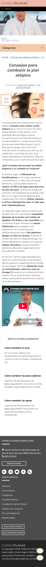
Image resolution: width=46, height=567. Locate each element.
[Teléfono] (29, 472)
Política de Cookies (24, 555)
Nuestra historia (10, 499)
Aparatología (8, 518)
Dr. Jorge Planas (28, 86)
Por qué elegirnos (11, 513)
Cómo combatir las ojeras (18, 400)
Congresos (7, 495)
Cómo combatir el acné (17, 348)
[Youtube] (17, 472)
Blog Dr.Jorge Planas (13, 533)
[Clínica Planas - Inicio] (14, 3)
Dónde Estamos (14, 463)
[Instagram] (10, 472)
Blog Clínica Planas (13, 527)
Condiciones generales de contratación (22, 558)
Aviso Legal (21, 552)
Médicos (6, 486)
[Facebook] (23, 472)
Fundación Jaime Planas (14, 504)
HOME (5, 57)
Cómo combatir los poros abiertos (23, 376)
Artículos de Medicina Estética (24, 57)
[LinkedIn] (4, 472)
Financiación (8, 490)
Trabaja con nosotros (12, 509)
